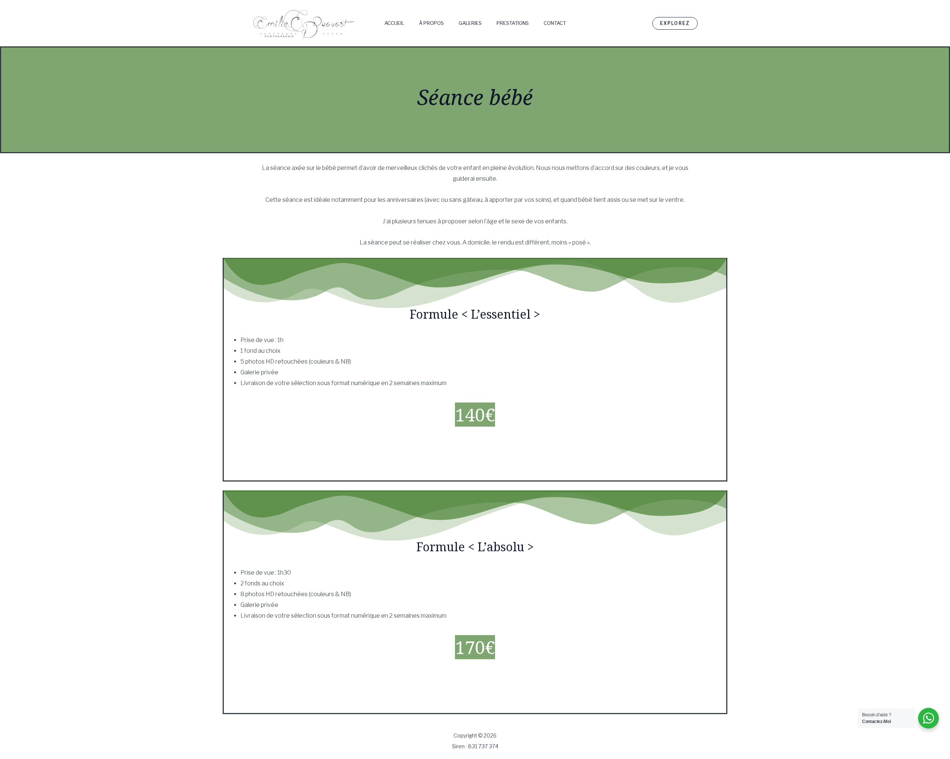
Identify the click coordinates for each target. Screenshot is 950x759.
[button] (675, 23)
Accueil (394, 23)
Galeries (470, 23)
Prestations (513, 23)
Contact (555, 23)
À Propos (431, 23)
